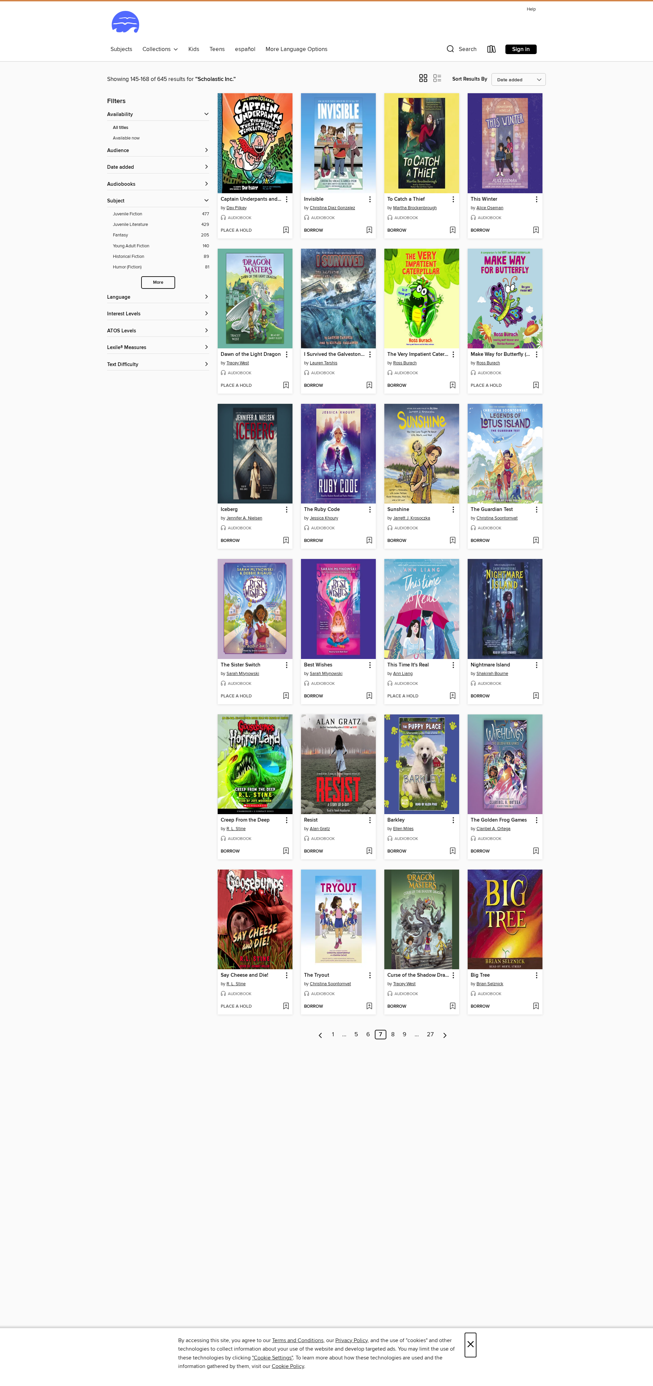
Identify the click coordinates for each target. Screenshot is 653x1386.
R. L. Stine (236, 828)
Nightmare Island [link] (490, 665)
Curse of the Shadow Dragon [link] (418, 975)
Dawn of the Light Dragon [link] (251, 354)
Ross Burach (405, 363)
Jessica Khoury (324, 518)
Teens (217, 49)
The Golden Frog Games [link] (499, 820)
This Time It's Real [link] (408, 665)
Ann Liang (403, 673)
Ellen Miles (403, 828)
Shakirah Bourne (492, 673)
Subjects (121, 49)
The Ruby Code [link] (322, 510)
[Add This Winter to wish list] (536, 230)
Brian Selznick (489, 984)
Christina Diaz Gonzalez (332, 208)
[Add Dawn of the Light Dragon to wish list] (286, 385)
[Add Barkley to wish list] (452, 851)
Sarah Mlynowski (243, 673)
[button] (461, 50)
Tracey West (238, 363)
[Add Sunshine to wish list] (452, 541)
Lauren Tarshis (323, 363)
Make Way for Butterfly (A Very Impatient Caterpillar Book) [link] (502, 354)
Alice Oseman (489, 208)
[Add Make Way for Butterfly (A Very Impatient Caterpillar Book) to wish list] (536, 385)
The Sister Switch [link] (241, 665)
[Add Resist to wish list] (369, 851)
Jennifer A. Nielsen (244, 518)
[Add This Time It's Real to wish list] (452, 696)
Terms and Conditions (297, 1340)
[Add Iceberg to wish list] (286, 541)
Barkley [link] (396, 820)
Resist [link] (311, 820)
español (245, 49)
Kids (193, 49)
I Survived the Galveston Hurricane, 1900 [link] (335, 354)
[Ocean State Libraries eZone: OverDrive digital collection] (125, 23)
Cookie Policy (288, 1366)
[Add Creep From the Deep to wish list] (286, 851)
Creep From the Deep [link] (245, 820)
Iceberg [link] (229, 510)
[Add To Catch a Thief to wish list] (452, 230)
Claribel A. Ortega (493, 828)
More (158, 282)
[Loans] (492, 50)
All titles (120, 128)
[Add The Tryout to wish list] (369, 1006)
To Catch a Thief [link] (406, 199)
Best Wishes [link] (318, 665)
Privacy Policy (351, 1340)
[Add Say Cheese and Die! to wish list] (286, 1006)
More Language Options (297, 49)
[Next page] (445, 1034)
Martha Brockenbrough (415, 208)
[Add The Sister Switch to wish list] (286, 696)
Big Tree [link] (480, 975)
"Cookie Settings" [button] (272, 1357)
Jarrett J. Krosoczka (411, 518)
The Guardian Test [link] (492, 510)
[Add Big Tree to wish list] (536, 1006)
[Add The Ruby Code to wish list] (369, 541)
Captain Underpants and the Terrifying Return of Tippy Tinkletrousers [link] (252, 199)
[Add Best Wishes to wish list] (369, 696)
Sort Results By (469, 79)
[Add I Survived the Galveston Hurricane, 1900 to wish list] (369, 385)
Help (531, 9)
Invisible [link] (313, 199)
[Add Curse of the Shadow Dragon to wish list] (452, 1006)
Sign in (521, 49)
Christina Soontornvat (497, 518)
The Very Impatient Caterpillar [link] (418, 354)
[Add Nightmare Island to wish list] (536, 696)
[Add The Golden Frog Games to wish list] (536, 851)
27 (430, 1034)
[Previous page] (320, 1034)
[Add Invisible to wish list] (369, 230)
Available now (126, 138)
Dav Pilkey (237, 208)
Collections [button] (158, 49)
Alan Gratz (320, 828)
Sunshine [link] (398, 510)
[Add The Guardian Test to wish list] (536, 541)
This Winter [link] (484, 199)
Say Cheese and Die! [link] (244, 975)
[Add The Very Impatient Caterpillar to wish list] (452, 385)
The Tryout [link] (316, 975)
